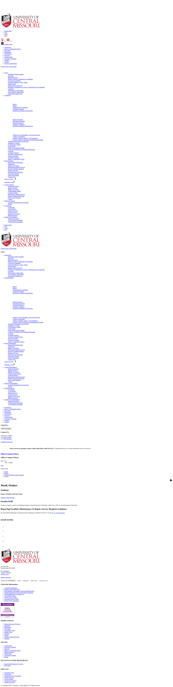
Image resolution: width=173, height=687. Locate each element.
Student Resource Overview (12, 624)
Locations (11, 89)
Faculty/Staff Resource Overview (13, 664)
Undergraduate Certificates (20, 107)
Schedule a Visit (9, 182)
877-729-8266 (5, 571)
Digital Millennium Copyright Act (14, 594)
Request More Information (15, 162)
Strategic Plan (12, 84)
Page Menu (4, 425)
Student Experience (13, 186)
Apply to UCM (9, 179)
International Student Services (16, 167)
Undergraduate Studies (14, 191)
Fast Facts (11, 76)
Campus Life (11, 177)
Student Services (12, 188)
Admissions (7, 47)
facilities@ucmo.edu (7, 442)
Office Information (6, 428)
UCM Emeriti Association (15, 222)
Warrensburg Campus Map (15, 90)
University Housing (13, 174)
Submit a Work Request (7, 497)
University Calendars (10, 58)
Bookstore (7, 625)
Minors (15, 106)
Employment (8, 654)
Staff (2, 465)
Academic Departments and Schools (18, 141)
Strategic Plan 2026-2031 (15, 85)
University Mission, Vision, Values (18, 82)
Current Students (9, 185)
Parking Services (9, 677)
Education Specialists (19, 121)
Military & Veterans (13, 165)
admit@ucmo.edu (6, 577)
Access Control (8, 679)
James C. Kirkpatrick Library (12, 49)
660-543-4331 (7, 437)
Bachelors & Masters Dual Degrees (23, 111)
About (6, 72)
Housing (6, 634)
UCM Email (7, 54)
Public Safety (34, 580)
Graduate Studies (13, 193)
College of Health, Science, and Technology (25, 138)
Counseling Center (9, 630)
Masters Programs (18, 119)
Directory (7, 55)
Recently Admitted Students (16, 169)
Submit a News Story (14, 214)
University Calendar (10, 647)
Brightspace (7, 52)
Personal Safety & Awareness (12, 676)
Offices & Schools (9, 201)
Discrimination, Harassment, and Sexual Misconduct (19, 591)
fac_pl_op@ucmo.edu (58, 513)
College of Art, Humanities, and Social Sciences (26, 135)
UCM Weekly (12, 209)
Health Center (8, 632)
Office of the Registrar (14, 197)
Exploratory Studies (18, 109)
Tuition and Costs (13, 170)
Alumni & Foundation (10, 217)
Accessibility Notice (10, 596)
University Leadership (14, 81)
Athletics (6, 60)
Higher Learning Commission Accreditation (20, 79)
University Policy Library (11, 599)
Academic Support (13, 153)
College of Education (19, 136)
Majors (15, 104)
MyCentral (7, 50)
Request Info (8, 31)
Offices (10, 204)
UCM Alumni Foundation (15, 220)
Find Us (3, 443)
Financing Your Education (15, 172)
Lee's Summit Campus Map (16, 92)
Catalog (6, 62)
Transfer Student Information (16, 196)
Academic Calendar (13, 157)
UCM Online (11, 146)
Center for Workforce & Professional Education (21, 149)
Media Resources (13, 77)
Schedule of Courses (14, 143)
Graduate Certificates (19, 124)
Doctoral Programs (18, 123)
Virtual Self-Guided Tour (15, 94)
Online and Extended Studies (16, 148)
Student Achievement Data (12, 589)
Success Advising (13, 156)
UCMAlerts (7, 674)
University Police (9, 672)
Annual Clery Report (10, 681)
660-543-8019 (8, 439)
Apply (6, 34)
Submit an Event (12, 210)
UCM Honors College (14, 144)
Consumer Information (10, 588)
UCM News (7, 206)
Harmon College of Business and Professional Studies (28, 140)
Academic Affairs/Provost (15, 154)
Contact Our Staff (9, 682)
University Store (43, 580)
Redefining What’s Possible (16, 74)
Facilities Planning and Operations (14, 475)
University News (13, 212)
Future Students (8, 161)
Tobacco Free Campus (10, 597)
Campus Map (8, 645)
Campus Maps (8, 57)
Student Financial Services (11, 637)
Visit (5, 32)
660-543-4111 (5, 574)
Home (6, 472)
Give (5, 36)
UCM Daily (11, 207)
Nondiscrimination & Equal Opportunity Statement (18, 592)
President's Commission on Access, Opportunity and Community (26, 87)
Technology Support (10, 655)
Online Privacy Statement (11, 601)
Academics (7, 95)
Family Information (13, 175)
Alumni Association (13, 219)
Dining (6, 635)
